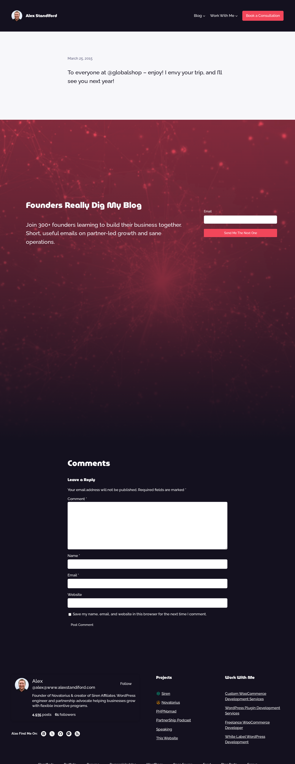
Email (208, 211)
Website (75, 594)
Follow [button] (126, 683)
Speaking (164, 729)
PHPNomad (166, 711)
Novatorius (171, 702)
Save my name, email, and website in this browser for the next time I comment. (139, 614)
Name (74, 555)
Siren (166, 693)
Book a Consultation (263, 15)
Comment (77, 499)
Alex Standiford (41, 16)
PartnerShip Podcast (173, 720)
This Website (167, 738)
